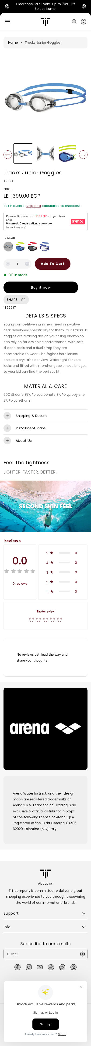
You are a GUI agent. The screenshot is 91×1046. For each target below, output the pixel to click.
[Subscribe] (82, 954)
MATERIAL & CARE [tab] (45, 386)
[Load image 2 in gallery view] (45, 153)
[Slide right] (83, 154)
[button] (7, 6)
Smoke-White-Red (33, 246)
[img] (20, 571)
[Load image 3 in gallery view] (68, 153)
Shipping (33, 206)
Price (8, 189)
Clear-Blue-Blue (45, 246)
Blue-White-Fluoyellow (20, 246)
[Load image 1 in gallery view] (23, 153)
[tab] (46, 316)
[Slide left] (8, 154)
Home (13, 42)
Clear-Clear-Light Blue (8, 246)
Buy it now (41, 287)
